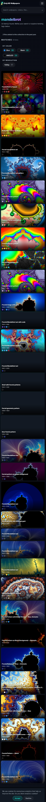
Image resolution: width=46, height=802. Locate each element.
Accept (17, 798)
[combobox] (21, 10)
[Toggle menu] (42, 3)
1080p (8, 65)
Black (24, 50)
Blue (9, 50)
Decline (28, 798)
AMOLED (11, 55)
